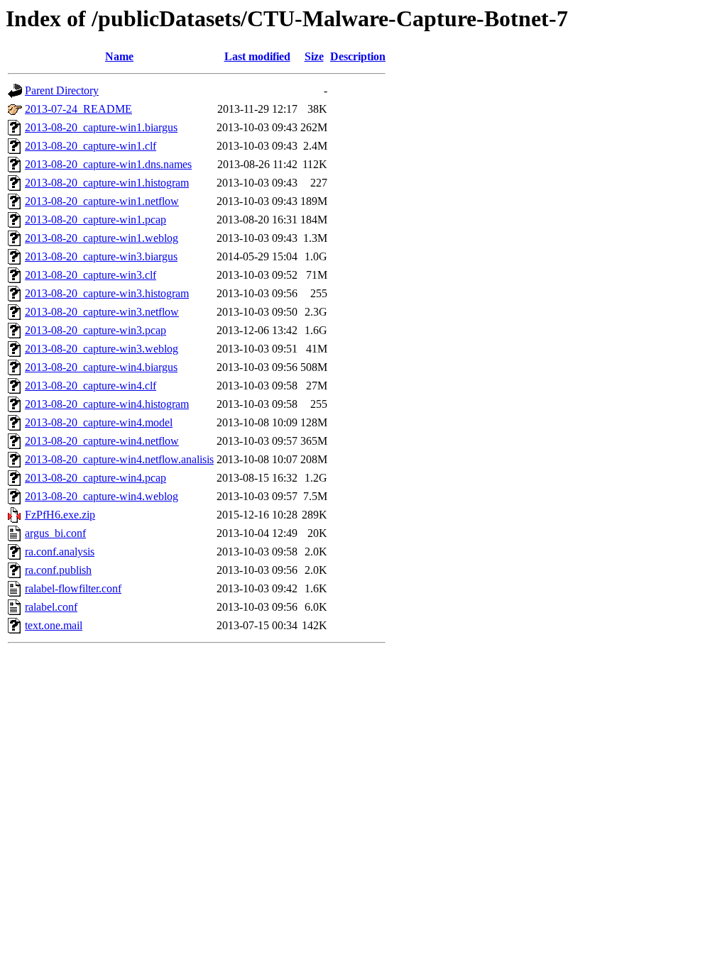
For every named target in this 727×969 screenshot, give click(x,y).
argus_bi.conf (55, 533)
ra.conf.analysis (59, 552)
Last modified (257, 56)
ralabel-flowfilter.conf (73, 588)
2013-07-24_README (78, 109)
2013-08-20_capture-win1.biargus (101, 127)
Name (119, 56)
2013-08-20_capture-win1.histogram (107, 183)
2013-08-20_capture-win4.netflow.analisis (119, 459)
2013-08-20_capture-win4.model (99, 422)
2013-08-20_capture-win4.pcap (95, 478)
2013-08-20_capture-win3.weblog (101, 349)
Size (314, 56)
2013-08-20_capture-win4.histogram (107, 404)
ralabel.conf (51, 607)
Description (358, 56)
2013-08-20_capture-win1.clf (90, 146)
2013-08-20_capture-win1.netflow (102, 201)
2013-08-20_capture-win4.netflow (102, 441)
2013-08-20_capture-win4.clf (90, 386)
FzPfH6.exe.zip (60, 515)
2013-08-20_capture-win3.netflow (102, 312)
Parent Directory (62, 90)
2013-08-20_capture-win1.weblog (101, 238)
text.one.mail (53, 625)
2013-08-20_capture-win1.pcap (95, 220)
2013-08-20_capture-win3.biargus (101, 256)
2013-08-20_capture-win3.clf (90, 275)
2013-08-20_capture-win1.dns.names (108, 164)
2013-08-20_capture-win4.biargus (101, 367)
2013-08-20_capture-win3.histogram (107, 293)
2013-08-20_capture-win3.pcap (95, 330)
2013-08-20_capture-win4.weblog (101, 496)
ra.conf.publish (58, 570)
